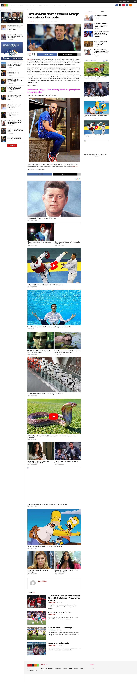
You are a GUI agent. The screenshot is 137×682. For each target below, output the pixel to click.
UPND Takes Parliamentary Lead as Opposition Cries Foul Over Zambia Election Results (14, 88)
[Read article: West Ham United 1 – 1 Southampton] (36, 633)
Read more (75, 166)
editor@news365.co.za (32, 670)
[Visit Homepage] (4, 5)
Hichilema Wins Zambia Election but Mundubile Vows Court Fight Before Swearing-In (14, 122)
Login (135, 1)
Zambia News (20, 5)
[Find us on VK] (127, 5)
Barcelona (30, 59)
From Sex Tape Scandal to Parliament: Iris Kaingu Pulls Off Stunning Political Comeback (14, 64)
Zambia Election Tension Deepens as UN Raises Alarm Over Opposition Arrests (15, 114)
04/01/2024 (40, 21)
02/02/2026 (59, 602)
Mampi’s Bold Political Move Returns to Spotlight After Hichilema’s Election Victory (13, 72)
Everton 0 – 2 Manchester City (58, 643)
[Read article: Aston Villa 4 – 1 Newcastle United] (36, 618)
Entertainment (30, 5)
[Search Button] (135, 5)
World (46, 5)
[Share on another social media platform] (79, 54)
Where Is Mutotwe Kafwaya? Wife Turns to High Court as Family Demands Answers (15, 106)
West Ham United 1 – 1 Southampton (60, 628)
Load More (12, 145)
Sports (60, 5)
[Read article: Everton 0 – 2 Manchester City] (36, 648)
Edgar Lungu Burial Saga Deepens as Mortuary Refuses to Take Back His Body (15, 130)
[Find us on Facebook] (116, 5)
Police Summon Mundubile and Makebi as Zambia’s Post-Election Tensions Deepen (15, 36)
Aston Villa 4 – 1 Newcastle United (59, 612)
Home (13, 5)
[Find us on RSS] (130, 5)
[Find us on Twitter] (120, 5)
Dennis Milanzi (32, 21)
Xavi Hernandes (40, 169)
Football (39, 5)
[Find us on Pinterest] (123, 5)
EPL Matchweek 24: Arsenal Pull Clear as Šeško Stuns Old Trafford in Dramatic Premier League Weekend (64, 598)
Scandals (52, 5)
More (65, 5)
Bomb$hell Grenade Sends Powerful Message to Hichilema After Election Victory (14, 80)
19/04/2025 (59, 614)
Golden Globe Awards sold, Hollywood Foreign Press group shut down (101, 43)
